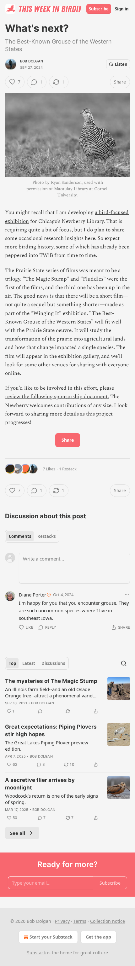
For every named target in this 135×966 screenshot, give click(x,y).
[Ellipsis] (127, 594)
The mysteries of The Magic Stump (51, 681)
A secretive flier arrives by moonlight (40, 784)
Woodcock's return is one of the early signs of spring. (51, 799)
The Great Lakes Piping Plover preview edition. (46, 745)
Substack (36, 953)
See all (17, 833)
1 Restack (68, 469)
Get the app (98, 937)
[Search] (123, 663)
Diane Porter (32, 594)
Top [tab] (12, 663)
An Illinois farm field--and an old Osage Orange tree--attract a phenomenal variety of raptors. (50, 692)
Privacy (62, 921)
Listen (121, 64)
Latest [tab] (28, 663)
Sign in (122, 9)
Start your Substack (51, 937)
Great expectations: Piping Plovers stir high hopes (51, 730)
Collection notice (107, 921)
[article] (67, 696)
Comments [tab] (20, 536)
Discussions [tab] (53, 663)
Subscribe (99, 9)
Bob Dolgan (31, 61)
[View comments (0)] (40, 711)
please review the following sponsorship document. (59, 392)
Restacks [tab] (46, 536)
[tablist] (32, 536)
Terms (79, 921)
